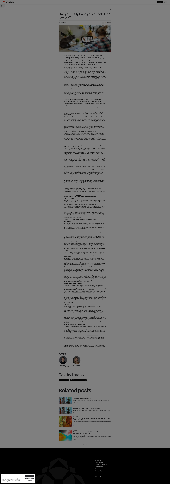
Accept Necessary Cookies (29, 478)
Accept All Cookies (29, 476)
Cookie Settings (29, 480)
